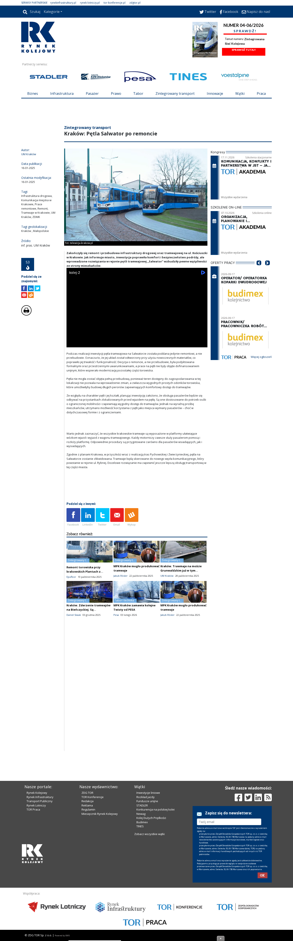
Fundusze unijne (147, 801)
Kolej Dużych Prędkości (151, 818)
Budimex (142, 822)
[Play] (72, 343)
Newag (140, 814)
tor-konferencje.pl (114, 3)
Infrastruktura (62, 93)
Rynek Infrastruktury (40, 797)
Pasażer (92, 93)
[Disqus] (137, 696)
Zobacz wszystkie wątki (149, 834)
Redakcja (88, 801)
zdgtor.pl (134, 3)
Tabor (138, 93)
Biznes (32, 93)
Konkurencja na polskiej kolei (155, 809)
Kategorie (52, 11)
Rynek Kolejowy (37, 793)
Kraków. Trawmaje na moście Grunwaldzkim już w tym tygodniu (181, 570)
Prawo (116, 93)
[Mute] (94, 343)
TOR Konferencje (93, 797)
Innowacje (215, 93)
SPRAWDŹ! (245, 31)
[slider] (137, 338)
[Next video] (83, 343)
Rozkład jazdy (145, 797)
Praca (261, 93)
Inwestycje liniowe (148, 793)
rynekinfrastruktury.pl (63, 3)
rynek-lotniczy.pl (90, 3)
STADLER (142, 805)
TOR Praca (33, 809)
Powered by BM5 (62, 935)
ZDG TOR (87, 793)
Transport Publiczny (40, 801)
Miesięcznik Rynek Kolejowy (100, 814)
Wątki (240, 93)
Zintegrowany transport (175, 93)
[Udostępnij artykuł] (31, 288)
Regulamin (88, 809)
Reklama (87, 805)
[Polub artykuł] (24, 288)
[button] (259, 269)
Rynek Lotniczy (36, 805)
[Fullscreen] (201, 343)
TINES (140, 826)
